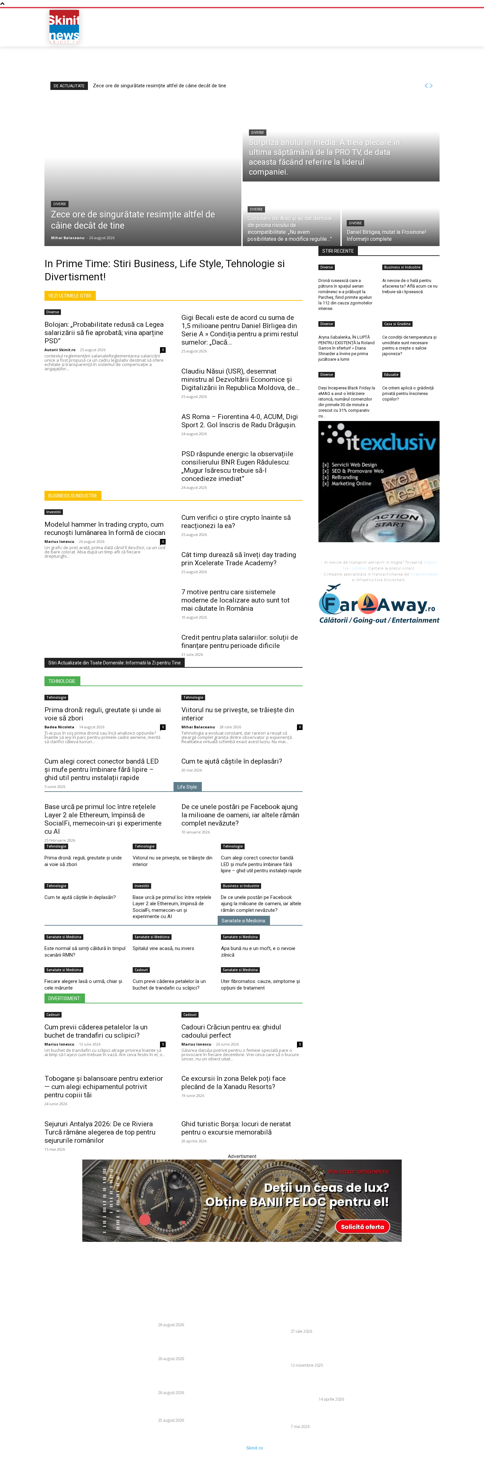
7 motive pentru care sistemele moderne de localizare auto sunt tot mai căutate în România (235, 600)
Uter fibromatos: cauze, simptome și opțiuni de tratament (260, 984)
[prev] (426, 86)
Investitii (53, 512)
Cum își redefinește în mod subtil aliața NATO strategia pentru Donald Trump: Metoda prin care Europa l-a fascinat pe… (329, 1316)
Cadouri (141, 969)
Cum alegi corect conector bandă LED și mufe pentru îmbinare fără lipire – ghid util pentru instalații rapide (101, 769)
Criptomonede (424, 574)
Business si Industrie (241, 885)
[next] (431, 86)
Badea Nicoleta (59, 726)
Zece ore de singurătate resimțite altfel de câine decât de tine (159, 86)
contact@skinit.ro (36, 1353)
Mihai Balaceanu (198, 726)
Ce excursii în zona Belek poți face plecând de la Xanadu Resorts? (233, 1083)
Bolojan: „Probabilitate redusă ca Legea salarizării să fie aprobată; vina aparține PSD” (104, 333)
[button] (392, 27)
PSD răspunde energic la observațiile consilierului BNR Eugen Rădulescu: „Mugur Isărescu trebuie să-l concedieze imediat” (237, 466)
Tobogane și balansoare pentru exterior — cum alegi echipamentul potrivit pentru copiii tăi (103, 1087)
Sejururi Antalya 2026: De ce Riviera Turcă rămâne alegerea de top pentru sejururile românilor (99, 1132)
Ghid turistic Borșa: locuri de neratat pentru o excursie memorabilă (236, 1128)
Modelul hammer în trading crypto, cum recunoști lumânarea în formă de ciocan (104, 528)
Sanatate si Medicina (63, 937)
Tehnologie (56, 697)
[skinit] (64, 26)
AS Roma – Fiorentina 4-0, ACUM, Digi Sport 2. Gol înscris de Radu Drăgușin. (239, 421)
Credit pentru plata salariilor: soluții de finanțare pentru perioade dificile (239, 641)
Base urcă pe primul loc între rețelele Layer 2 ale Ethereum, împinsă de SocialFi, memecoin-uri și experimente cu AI (103, 819)
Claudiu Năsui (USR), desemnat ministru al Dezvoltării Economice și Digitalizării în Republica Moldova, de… (240, 379)
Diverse (59, 204)
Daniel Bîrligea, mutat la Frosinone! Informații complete (192, 1408)
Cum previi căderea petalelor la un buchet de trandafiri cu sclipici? (169, 984)
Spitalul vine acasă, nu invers (163, 948)
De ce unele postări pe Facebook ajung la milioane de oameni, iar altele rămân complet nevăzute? (240, 815)
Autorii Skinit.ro (59, 349)
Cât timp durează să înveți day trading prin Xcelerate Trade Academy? (238, 559)
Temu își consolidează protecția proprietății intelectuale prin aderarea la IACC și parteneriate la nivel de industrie (331, 1384)
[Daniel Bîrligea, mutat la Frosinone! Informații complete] (391, 214)
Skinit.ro (254, 1447)
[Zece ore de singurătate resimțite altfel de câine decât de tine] (142, 172)
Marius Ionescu (59, 541)
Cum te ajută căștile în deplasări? (231, 761)
